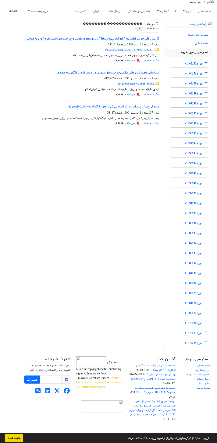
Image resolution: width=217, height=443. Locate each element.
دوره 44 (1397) (193, 143)
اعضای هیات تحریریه (198, 374)
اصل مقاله (126, 60)
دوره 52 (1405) (193, 63)
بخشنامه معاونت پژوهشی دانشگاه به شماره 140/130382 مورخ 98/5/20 (155, 390)
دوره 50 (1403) (193, 83)
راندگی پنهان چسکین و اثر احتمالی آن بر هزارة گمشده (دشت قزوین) (114, 106)
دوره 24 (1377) (193, 343)
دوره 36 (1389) (193, 223)
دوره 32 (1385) (193, 263)
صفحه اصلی (204, 11)
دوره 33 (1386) (193, 253)
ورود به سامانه (39, 11)
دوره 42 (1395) (193, 163)
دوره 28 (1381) (193, 303)
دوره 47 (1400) (193, 113)
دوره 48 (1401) (193, 103)
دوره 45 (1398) (193, 133)
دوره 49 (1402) (193, 93)
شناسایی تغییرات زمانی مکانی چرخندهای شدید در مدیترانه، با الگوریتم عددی (108, 72)
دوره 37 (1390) (193, 213)
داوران (96, 11)
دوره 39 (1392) (193, 193)
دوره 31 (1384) (193, 273)
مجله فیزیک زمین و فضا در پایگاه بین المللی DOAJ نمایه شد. (155, 368)
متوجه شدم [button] (14, 437)
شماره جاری (201, 43)
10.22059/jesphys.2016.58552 (136, 84)
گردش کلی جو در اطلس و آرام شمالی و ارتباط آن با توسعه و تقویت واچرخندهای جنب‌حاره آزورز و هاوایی (92, 38)
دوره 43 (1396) (193, 153)
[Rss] (38, 392)
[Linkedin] (47, 392)
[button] (123, 438)
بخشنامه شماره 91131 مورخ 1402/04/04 (152, 379)
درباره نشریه (202, 370)
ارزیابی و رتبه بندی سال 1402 (159, 374)
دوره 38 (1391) (193, 203)
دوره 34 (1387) (193, 243)
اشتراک (32, 379)
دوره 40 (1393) (193, 183)
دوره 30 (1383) (193, 283)
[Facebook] (66, 392)
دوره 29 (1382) (193, 293)
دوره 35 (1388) (193, 233)
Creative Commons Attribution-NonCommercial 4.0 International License (99, 382)
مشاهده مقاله (151, 60)
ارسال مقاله (114, 11)
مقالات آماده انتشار (197, 35)
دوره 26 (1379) (193, 323)
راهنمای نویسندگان (139, 11)
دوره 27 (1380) (193, 313)
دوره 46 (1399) (193, 123)
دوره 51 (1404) (193, 73)
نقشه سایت (203, 388)
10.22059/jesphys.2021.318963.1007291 (129, 50)
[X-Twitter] (57, 392)
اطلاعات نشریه (167, 11)
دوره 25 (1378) (193, 333)
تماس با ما (80, 11)
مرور (188, 11)
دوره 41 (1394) (193, 173)
